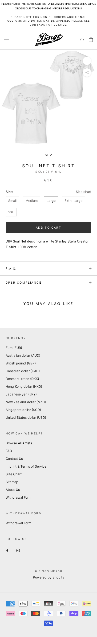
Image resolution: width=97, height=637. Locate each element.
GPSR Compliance (23, 282)
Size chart (83, 192)
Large (51, 201)
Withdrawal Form (18, 497)
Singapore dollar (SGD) (23, 410)
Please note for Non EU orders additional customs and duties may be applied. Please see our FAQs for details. (48, 21)
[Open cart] (91, 39)
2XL (11, 212)
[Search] (82, 40)
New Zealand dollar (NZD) (26, 402)
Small (12, 201)
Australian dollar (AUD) (23, 355)
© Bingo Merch (49, 571)
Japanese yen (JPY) (21, 394)
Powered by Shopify (48, 577)
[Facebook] (7, 550)
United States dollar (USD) (26, 417)
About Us (13, 490)
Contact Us (14, 459)
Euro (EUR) (14, 348)
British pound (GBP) (21, 363)
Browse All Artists (19, 443)
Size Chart (14, 474)
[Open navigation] (6, 39)
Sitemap (12, 482)
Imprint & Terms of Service (26, 466)
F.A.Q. (11, 268)
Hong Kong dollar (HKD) (24, 386)
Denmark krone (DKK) (22, 379)
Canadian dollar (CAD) (23, 371)
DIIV (49, 155)
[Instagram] (18, 550)
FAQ (9, 451)
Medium (31, 201)
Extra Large (73, 201)
